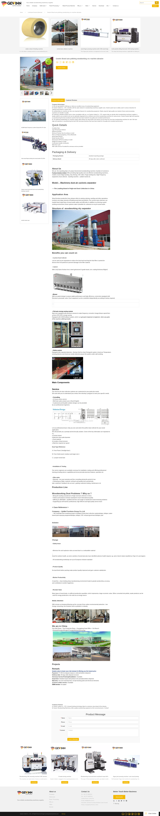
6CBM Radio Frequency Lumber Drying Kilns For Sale (33, 127)
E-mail (62, 726)
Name (63, 718)
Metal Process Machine (69, 5)
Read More (34, 782)
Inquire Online (61, 67)
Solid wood (42, 5)
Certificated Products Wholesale (35, 12)
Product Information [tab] (58, 100)
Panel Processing (54, 5)
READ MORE (119, 797)
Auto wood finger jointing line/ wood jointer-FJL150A (33, 158)
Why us (79, 5)
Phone (63, 722)
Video (86, 5)
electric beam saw (25, 220)
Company (34, 5)
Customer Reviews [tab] (71, 100)
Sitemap (116, 803)
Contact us (115, 5)
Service (94, 5)
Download (101, 5)
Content (62, 730)
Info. (107, 5)
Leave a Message (73, 739)
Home (28, 5)
